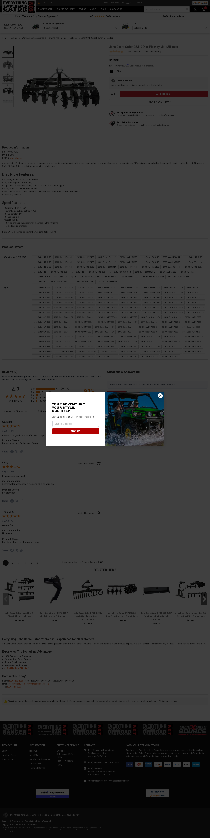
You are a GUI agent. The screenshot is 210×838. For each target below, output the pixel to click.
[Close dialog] (160, 395)
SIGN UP (75, 431)
